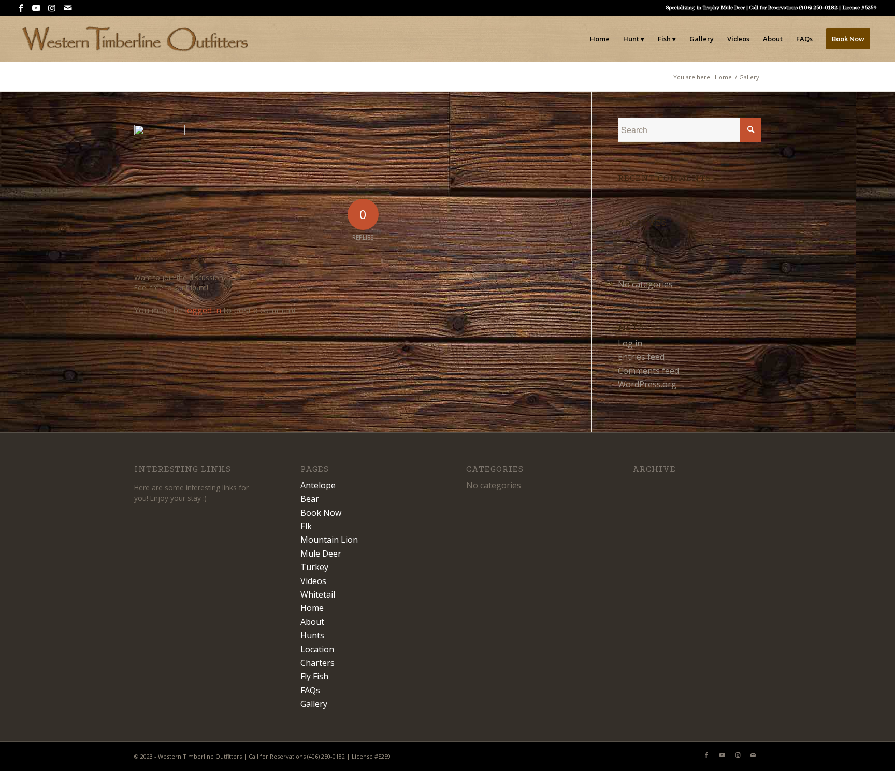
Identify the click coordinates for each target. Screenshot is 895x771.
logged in (203, 310)
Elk (306, 526)
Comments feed (648, 370)
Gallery (313, 703)
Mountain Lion (329, 539)
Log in (630, 343)
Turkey (314, 567)
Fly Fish (314, 676)
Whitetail (317, 594)
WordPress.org (647, 384)
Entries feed (641, 356)
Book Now (320, 512)
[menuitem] (599, 39)
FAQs (310, 690)
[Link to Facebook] (20, 8)
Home (312, 608)
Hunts (312, 635)
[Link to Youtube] (36, 8)
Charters (317, 662)
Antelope (318, 485)
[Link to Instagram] (52, 8)
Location (317, 649)
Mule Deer (320, 553)
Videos (313, 581)
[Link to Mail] (68, 8)
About (312, 622)
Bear (309, 498)
